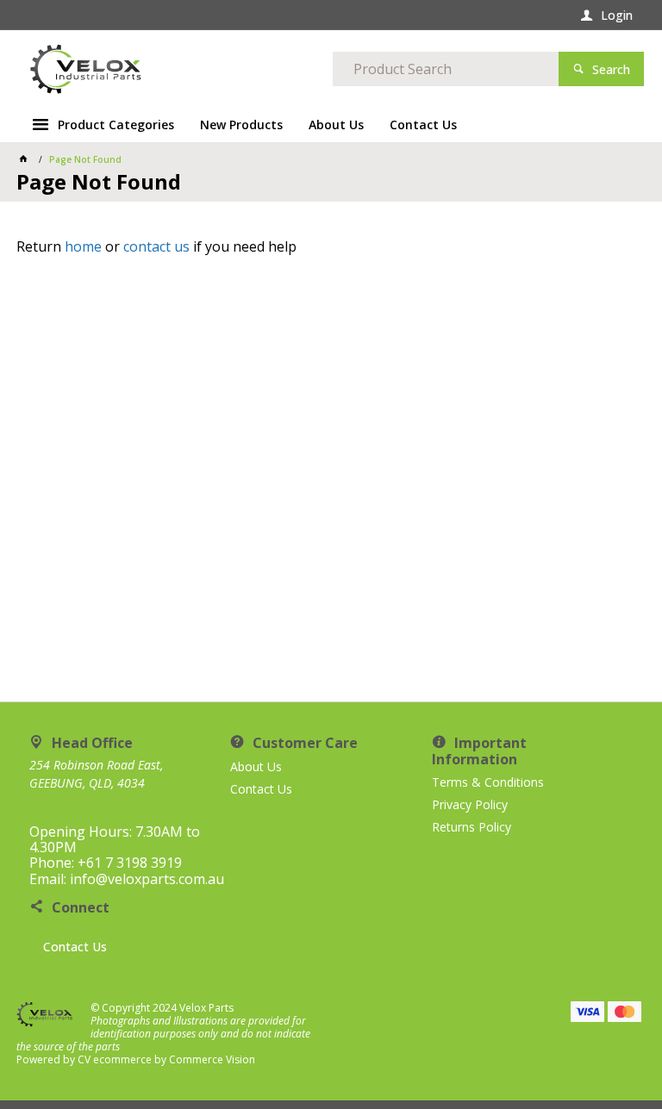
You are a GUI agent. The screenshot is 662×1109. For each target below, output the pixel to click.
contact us (156, 246)
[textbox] (446, 69)
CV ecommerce (115, 1059)
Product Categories (116, 124)
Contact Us (75, 946)
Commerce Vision (212, 1059)
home (83, 246)
